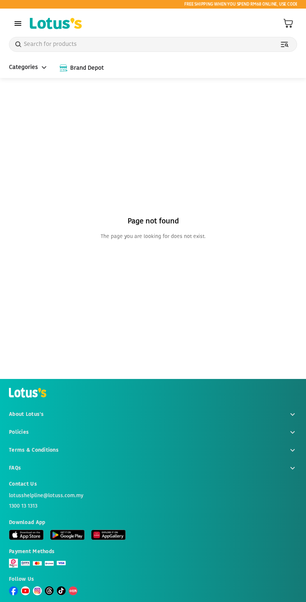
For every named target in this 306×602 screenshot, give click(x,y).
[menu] (18, 23)
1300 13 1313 (23, 506)
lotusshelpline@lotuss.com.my (46, 495)
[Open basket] (288, 23)
